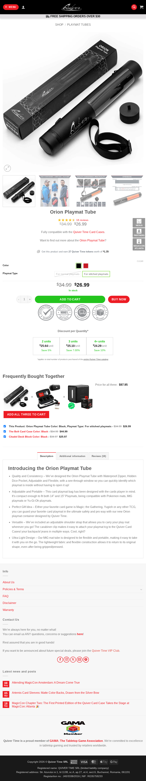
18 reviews (82, 220)
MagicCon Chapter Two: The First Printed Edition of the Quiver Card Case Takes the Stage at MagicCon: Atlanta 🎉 (70, 705)
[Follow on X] (73, 660)
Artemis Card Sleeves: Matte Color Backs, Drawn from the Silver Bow (55, 692)
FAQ (5, 596)
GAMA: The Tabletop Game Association (76, 740)
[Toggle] (141, 589)
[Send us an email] (79, 660)
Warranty (8, 609)
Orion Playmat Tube (92, 240)
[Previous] (10, 102)
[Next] (136, 102)
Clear (140, 261)
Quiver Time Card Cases (88, 232)
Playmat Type (10, 273)
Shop (59, 24)
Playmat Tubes (79, 24)
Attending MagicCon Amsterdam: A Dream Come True (46, 682)
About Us (8, 582)
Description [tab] (46, 456)
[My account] (23, 7)
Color (6, 265)
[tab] (99, 456)
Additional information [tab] (72, 456)
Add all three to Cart (26, 414)
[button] (11, 7)
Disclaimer (9, 602)
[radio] (78, 265)
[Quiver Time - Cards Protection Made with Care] (71, 7)
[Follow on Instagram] (66, 660)
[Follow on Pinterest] (86, 660)
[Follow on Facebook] (60, 660)
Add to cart (70, 299)
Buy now (119, 299)
